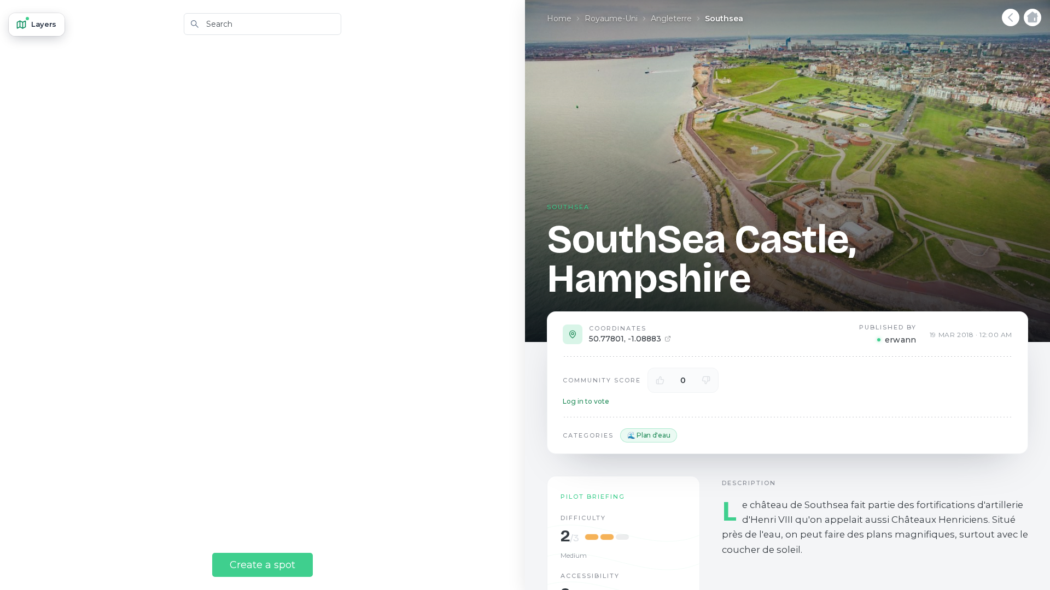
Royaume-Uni (611, 18)
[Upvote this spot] (660, 380)
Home (559, 18)
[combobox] (262, 24)
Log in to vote (586, 401)
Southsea (724, 18)
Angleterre (671, 18)
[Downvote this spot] (706, 380)
